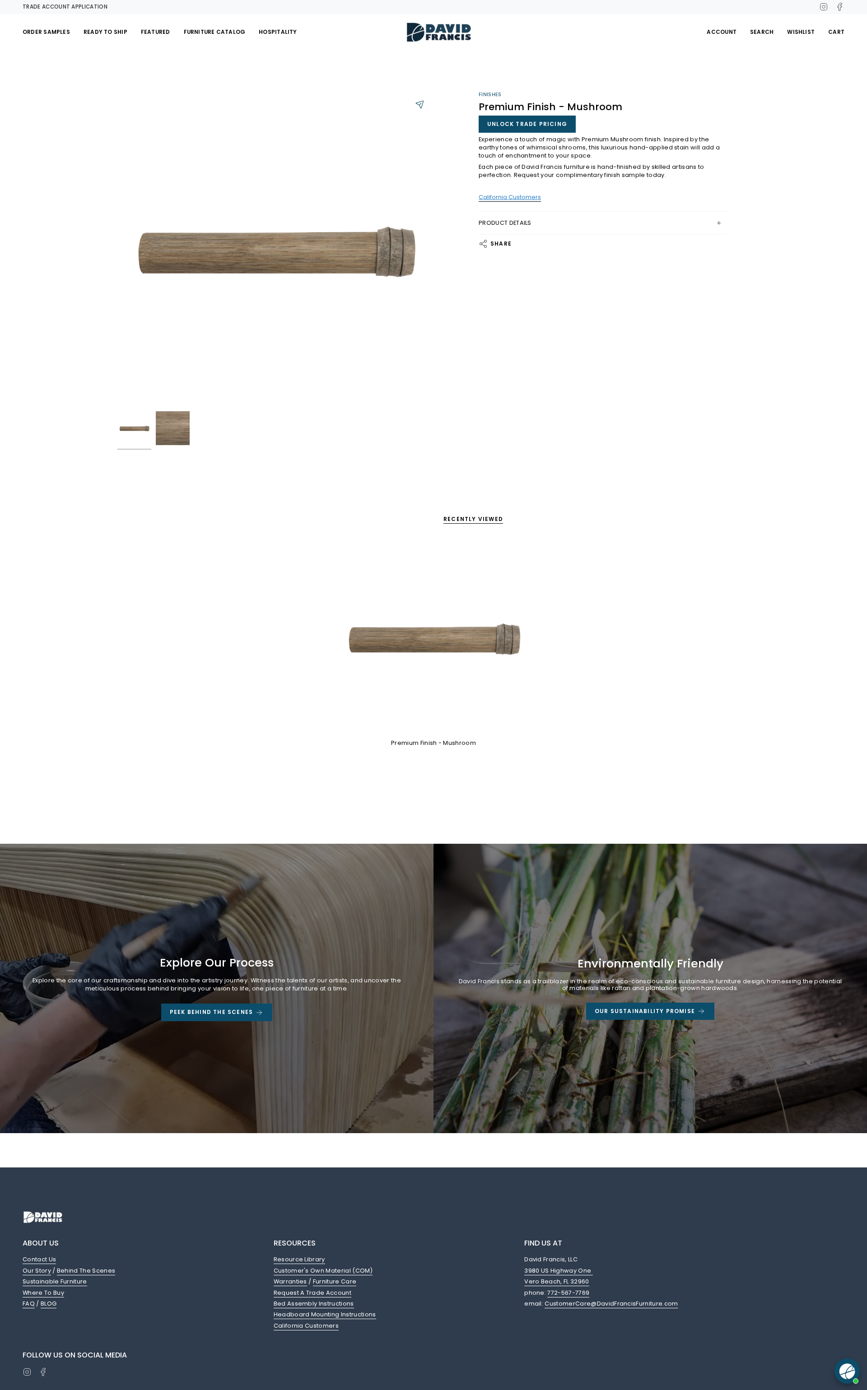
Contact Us (39, 1259)
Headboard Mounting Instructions (325, 1314)
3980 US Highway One (558, 1270)
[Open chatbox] (847, 1371)
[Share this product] (420, 104)
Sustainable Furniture (55, 1281)
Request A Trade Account (312, 1293)
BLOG (48, 1303)
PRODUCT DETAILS (505, 223)
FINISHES (490, 94)
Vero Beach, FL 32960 (556, 1281)
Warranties (290, 1281)
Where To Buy (43, 1293)
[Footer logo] (43, 1217)
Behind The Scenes (86, 1270)
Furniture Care (334, 1281)
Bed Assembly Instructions (314, 1303)
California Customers (306, 1326)
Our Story (37, 1270)
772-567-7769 (568, 1293)
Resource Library (299, 1259)
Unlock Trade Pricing (527, 124)
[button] (46, 32)
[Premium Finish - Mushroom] (433, 637)
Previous (117, 249)
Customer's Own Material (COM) (323, 1270)
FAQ (29, 1303)
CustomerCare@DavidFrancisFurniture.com (611, 1303)
